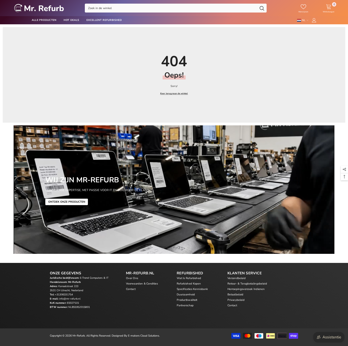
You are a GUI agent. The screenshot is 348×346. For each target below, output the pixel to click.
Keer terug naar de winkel (174, 93)
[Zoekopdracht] (176, 8)
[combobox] (171, 8)
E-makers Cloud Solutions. (144, 335)
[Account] (314, 20)
